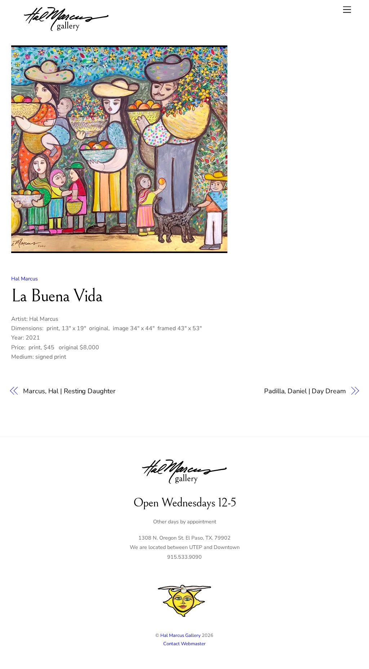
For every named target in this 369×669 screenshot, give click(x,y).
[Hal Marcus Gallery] (66, 32)
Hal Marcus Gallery (180, 635)
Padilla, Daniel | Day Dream (305, 390)
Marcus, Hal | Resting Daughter (69, 390)
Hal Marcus (24, 278)
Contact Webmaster (184, 644)
